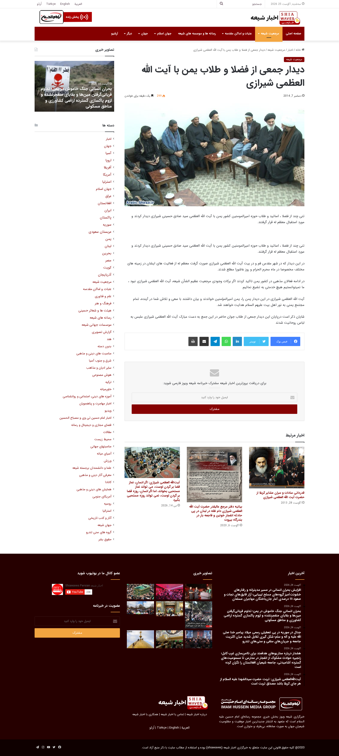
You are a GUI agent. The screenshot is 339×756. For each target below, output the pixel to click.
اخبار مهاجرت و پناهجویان (95, 403)
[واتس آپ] (226, 341)
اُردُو (39, 4)
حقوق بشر (104, 539)
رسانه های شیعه (100, 317)
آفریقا (107, 167)
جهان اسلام (164, 33)
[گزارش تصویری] (198, 614)
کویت (107, 267)
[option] (74, 86)
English (65, 4)
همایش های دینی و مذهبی (94, 489)
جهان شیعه (104, 525)
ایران (107, 210)
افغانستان (104, 203)
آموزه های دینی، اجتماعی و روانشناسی (87, 396)
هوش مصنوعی (101, 375)
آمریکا (107, 174)
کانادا (108, 482)
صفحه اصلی (293, 33)
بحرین (106, 253)
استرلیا (106, 181)
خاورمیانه (105, 389)
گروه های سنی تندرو (98, 532)
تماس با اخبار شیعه (172, 714)
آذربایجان (104, 274)
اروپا (108, 160)
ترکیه (108, 382)
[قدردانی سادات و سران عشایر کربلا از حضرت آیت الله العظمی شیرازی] (276, 467)
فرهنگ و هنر (103, 303)
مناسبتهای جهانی (100, 446)
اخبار (290, 50)
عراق (108, 196)
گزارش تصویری (101, 332)
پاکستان (105, 217)
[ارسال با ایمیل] (204, 341)
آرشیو (114, 33)
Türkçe (51, 4)
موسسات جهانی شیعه (96, 325)
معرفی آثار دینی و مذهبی (95, 475)
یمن (108, 239)
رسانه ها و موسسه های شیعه (197, 33)
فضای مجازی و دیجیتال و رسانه (91, 425)
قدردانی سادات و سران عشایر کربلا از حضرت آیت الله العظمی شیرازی (280, 495)
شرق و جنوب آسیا (100, 360)
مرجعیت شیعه (270, 33)
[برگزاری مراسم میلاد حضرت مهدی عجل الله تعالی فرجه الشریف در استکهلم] (169, 591)
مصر (108, 260)
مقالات (107, 432)
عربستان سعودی (100, 232)
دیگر (129, 33)
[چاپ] (193, 341)
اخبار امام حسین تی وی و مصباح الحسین (85, 417)
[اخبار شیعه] (271, 18)
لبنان (108, 246)
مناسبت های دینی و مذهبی (93, 353)
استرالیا (107, 510)
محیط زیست (102, 439)
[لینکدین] (237, 341)
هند (109, 339)
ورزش (107, 460)
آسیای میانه (104, 453)
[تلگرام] (215, 341)
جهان (144, 33)
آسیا (108, 153)
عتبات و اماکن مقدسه (238, 33)
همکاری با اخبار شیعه (145, 714)
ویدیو (108, 410)
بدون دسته (104, 346)
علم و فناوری (103, 296)
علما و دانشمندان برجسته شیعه (91, 468)
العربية (78, 4)
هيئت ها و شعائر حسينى (94, 310)
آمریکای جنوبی (101, 496)
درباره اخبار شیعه (197, 714)
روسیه (107, 503)
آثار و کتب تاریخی (99, 518)
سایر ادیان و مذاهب (98, 367)
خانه (299, 50)
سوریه (107, 224)
